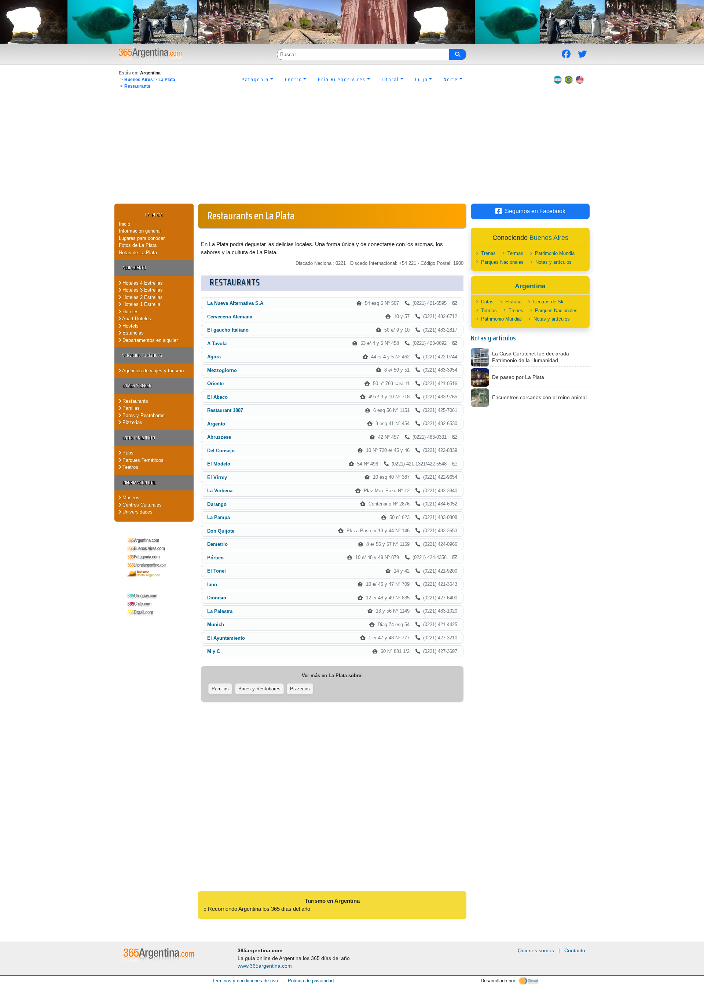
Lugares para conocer (142, 238)
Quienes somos (536, 950)
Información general (140, 231)
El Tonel (216, 571)
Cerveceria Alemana (229, 316)
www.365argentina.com (265, 966)
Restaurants (137, 86)
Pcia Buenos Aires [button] (342, 79)
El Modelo (218, 464)
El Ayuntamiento (226, 638)
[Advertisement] (352, 148)
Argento (216, 424)
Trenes (488, 253)
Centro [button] (293, 79)
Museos (130, 497)
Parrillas (130, 408)
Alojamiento (134, 267)
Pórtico (215, 557)
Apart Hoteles (136, 318)
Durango (217, 504)
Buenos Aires (138, 79)
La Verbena (219, 490)
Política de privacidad (311, 980)
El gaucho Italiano (228, 330)
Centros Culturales (141, 505)
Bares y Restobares (143, 415)
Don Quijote (220, 531)
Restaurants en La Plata (250, 216)
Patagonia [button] (255, 79)
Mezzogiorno (222, 370)
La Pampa (218, 517)
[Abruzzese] (454, 437)
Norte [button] (451, 79)
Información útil (138, 482)
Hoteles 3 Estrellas (142, 290)
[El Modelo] (454, 464)
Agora (214, 356)
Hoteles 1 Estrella (140, 304)
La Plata (166, 79)
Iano (212, 584)
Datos (487, 301)
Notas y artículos (553, 262)
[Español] (557, 79)
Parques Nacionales (502, 262)
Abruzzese (219, 437)
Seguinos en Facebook (535, 211)
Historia (513, 301)
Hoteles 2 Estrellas (142, 297)
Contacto (574, 950)
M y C (213, 651)
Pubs (127, 453)
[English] (579, 79)
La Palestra (219, 611)
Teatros (129, 467)
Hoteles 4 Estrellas (142, 283)
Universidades (137, 512)
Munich (215, 624)
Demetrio (217, 544)
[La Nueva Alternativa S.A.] (454, 303)
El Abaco (217, 397)
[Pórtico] (454, 557)
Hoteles (130, 311)
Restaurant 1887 (225, 410)
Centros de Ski (549, 301)
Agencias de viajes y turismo (152, 370)
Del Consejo (221, 450)
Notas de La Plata (138, 252)
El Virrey (217, 477)
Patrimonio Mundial (555, 253)
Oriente (215, 383)
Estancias (132, 333)
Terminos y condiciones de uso (245, 980)
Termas (515, 253)
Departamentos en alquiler (149, 340)
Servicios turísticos (142, 355)
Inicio (124, 224)
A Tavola (217, 343)
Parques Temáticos (142, 460)
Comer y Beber (136, 386)
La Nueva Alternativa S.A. (236, 303)
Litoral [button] (390, 79)
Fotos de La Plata (138, 245)
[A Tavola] (454, 343)
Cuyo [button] (421, 79)
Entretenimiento (138, 438)
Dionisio (216, 597)
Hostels (130, 326)
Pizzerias (131, 422)
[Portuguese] (568, 79)
